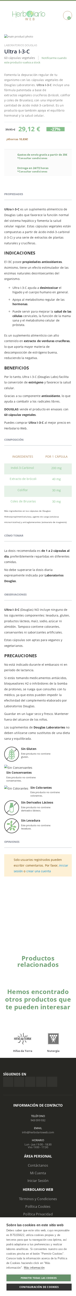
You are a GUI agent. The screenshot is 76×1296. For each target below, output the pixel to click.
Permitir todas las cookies (39, 1277)
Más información (34, 1267)
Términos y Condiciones (38, 1199)
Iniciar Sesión (38, 1180)
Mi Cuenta (38, 1173)
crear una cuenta (38, 871)
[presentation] (64, 972)
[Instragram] (30, 1082)
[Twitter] (19, 1082)
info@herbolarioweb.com (38, 1132)
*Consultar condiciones (32, 158)
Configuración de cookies (39, 1287)
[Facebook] (8, 1082)
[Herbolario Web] (28, 15)
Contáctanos (38, 1165)
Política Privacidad (38, 1214)
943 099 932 (38, 1120)
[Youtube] (52, 1082)
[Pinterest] (41, 1082)
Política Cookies (37, 1206)
